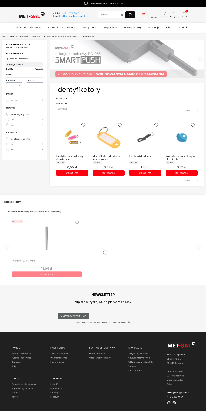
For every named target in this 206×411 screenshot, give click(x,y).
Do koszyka (72, 173)
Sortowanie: (61, 103)
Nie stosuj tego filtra (20, 114)
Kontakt (15, 392)
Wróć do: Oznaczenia (19, 59)
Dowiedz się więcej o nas (24, 384)
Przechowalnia (57, 362)
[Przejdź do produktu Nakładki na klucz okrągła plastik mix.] (182, 138)
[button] (130, 14)
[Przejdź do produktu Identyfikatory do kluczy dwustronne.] (72, 138)
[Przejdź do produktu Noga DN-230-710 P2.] (47, 238)
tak (12, 119)
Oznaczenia (72, 36)
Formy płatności (97, 353)
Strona (187, 110)
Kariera (15, 396)
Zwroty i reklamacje (21, 353)
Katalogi (54, 392)
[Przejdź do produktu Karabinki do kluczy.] (145, 138)
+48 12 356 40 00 (175, 396)
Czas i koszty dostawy (100, 357)
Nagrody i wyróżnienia (22, 388)
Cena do (31, 80)
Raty (14, 366)
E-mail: (69, 16)
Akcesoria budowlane (54, 36)
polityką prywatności (122, 322)
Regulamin (17, 362)
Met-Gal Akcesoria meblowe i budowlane (21, 36)
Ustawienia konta (58, 357)
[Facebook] (169, 403)
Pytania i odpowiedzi (22, 357)
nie (12, 125)
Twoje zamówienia (59, 353)
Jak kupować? (135, 370)
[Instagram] (174, 403)
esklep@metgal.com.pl (178, 392)
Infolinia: (66, 13)
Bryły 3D (54, 384)
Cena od (10, 80)
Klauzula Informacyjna (139, 357)
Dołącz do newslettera (73, 315)
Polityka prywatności (138, 353)
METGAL (14, 100)
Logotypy (54, 396)
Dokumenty (56, 388)
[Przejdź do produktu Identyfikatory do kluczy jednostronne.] (109, 138)
